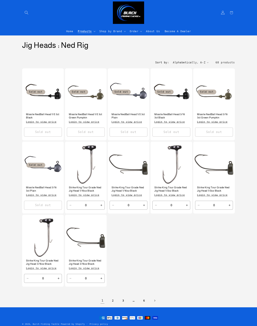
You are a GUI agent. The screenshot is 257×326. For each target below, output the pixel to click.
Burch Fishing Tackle (46, 324)
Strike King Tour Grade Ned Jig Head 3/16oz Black (42, 262)
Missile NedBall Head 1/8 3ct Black (42, 116)
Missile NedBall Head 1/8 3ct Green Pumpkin (85, 116)
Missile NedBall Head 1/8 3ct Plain (128, 116)
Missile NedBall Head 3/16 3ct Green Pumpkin (212, 116)
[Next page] (154, 300)
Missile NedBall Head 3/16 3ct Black (169, 116)
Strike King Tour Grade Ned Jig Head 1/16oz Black (85, 189)
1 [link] (102, 300)
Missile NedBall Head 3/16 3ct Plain (41, 189)
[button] (26, 12)
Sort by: (162, 62)
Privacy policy (99, 324)
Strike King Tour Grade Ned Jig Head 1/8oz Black (170, 189)
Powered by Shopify (73, 324)
